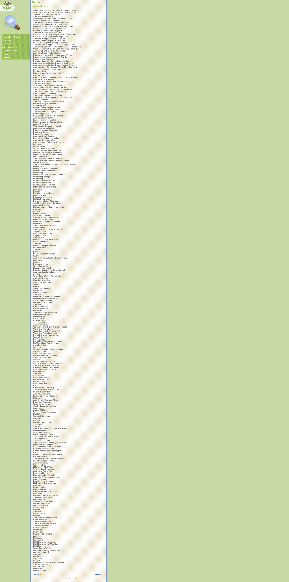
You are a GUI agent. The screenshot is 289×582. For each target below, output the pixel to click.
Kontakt (78, 579)
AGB (65, 579)
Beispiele (7, 40)
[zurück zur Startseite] (7, 11)
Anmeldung (8, 54)
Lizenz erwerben (10, 51)
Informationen (9, 44)
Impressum (59, 579)
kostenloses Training (12, 37)
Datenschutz (71, 579)
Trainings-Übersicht (10, 47)
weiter (97, 574)
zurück (36, 574)
